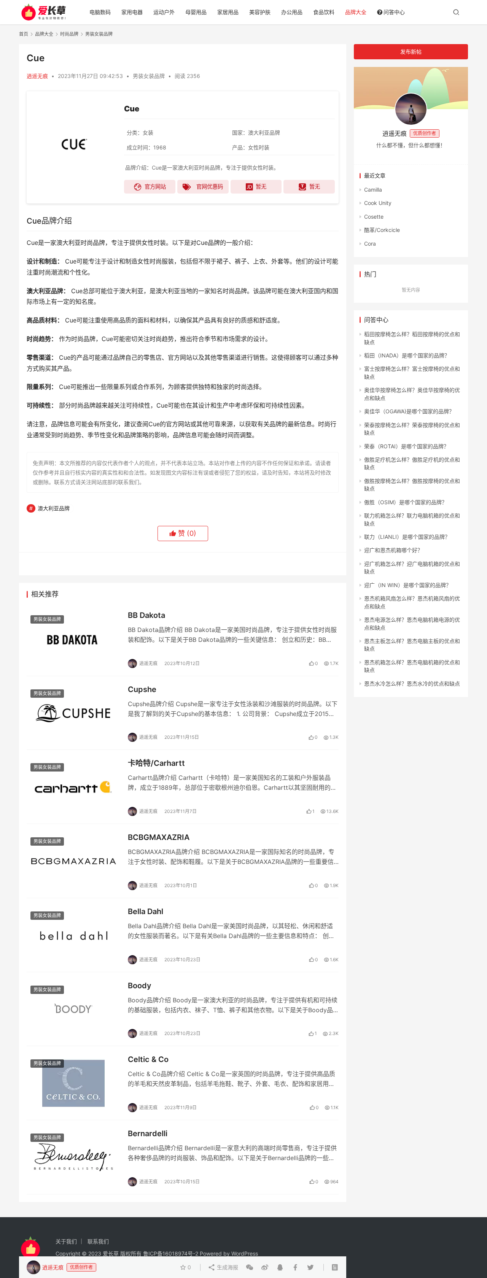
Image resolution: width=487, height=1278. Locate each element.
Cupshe (142, 689)
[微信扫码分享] (249, 1267)
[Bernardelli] (73, 1157)
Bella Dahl (145, 911)
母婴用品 (196, 12)
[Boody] (73, 1009)
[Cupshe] (73, 713)
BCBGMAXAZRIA (158, 837)
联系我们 (98, 1241)
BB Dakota (146, 615)
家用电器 (132, 12)
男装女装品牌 (149, 76)
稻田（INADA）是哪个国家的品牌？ (407, 355)
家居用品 (228, 12)
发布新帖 (411, 51)
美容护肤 (260, 12)
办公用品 (291, 12)
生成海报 (226, 1267)
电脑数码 (100, 12)
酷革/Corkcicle (382, 230)
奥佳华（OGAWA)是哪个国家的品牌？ (409, 411)
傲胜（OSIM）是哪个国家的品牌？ (405, 502)
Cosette (374, 216)
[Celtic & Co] (73, 1083)
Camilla (373, 189)
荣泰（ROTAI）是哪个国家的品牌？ (406, 446)
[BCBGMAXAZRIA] (73, 861)
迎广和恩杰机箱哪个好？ (393, 550)
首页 (23, 34)
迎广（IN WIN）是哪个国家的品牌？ (407, 585)
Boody (139, 985)
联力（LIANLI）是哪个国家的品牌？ (407, 536)
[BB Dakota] (73, 639)
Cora (370, 243)
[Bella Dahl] (73, 935)
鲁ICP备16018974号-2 (170, 1253)
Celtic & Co (148, 1059)
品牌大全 (355, 12)
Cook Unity (378, 203)
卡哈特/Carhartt (156, 763)
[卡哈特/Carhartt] (73, 786)
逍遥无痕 (37, 76)
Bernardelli (147, 1133)
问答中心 (394, 12)
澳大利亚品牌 (54, 508)
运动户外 (164, 12)
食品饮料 (323, 12)
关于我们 (66, 1241)
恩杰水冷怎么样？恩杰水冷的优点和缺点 (412, 683)
